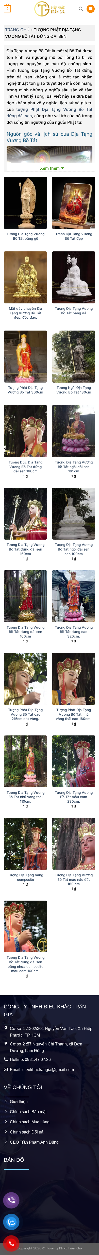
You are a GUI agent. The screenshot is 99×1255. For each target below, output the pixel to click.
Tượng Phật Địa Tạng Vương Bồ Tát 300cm (25, 390)
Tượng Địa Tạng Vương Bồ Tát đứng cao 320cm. (74, 631)
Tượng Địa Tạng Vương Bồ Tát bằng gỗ (25, 236)
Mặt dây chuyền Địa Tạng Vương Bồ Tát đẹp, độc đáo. (25, 312)
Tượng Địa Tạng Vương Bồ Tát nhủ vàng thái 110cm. (25, 796)
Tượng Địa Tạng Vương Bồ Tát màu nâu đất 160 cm (74, 879)
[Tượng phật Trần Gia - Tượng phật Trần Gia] (49, 9)
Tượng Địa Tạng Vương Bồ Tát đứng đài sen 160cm (25, 549)
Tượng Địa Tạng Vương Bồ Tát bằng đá (74, 310)
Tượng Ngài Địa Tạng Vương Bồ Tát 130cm (73, 390)
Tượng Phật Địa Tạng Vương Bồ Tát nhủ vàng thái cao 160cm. (73, 714)
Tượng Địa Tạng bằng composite (25, 877)
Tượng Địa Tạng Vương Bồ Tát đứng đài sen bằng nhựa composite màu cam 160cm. (25, 964)
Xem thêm (50, 168)
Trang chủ (17, 29)
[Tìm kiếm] (81, 9)
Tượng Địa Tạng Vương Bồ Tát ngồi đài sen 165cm (74, 466)
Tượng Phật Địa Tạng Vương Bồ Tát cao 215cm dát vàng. (25, 714)
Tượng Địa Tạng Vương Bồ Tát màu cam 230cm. (74, 796)
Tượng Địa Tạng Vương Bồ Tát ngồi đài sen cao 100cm (74, 549)
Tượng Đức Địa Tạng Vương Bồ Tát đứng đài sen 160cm (25, 466)
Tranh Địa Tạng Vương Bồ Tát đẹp (73, 236)
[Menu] (91, 9)
